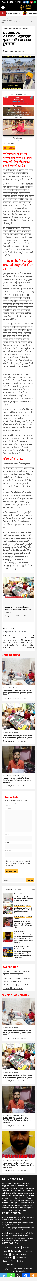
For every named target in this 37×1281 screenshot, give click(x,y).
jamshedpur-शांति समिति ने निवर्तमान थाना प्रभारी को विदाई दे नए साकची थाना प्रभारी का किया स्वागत (27, 641)
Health (6, 975)
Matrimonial (7, 978)
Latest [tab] (9, 889)
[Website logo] (27, 7)
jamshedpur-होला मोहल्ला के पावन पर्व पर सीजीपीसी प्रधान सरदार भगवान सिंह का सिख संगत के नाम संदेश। (10, 641)
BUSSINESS (7, 971)
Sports (20, 985)
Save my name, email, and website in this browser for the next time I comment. (18, 863)
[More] (33, 1275)
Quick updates (16, 981)
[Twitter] (3, 1275)
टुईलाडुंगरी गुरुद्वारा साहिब (18, 190)
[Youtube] (31, 2)
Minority (17, 978)
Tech (26, 985)
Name (7, 834)
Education (26, 971)
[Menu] (3, 7)
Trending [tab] (31, 889)
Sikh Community (23, 28)
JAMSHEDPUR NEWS (13, 631)
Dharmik (5, 28)
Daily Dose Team (20, 51)
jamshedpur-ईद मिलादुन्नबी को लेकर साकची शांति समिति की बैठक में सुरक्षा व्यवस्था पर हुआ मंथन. (18, 737)
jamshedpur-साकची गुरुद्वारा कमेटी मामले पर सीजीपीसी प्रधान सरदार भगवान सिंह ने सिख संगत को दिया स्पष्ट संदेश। (22, 954)
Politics (28, 946)
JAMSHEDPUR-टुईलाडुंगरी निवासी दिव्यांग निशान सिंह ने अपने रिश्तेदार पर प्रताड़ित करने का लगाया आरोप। (17, 780)
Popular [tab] (20, 889)
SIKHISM (23, 631)
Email (7, 842)
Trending (19, 596)
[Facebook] (24, 2)
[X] (18, 1275)
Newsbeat (16, 775)
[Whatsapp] (34, 2)
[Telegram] (27, 2)
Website (8, 850)
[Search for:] (14, 880)
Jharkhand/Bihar (13, 28)
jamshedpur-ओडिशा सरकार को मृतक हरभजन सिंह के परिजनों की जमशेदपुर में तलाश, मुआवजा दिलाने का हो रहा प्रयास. (23, 939)
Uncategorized (17, 988)
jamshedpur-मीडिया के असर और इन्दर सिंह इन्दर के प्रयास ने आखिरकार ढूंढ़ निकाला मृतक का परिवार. (17, 693)
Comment (9, 808)
